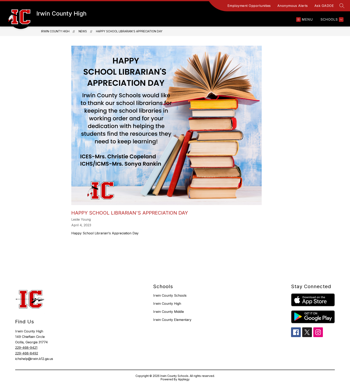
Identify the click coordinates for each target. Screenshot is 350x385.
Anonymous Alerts (292, 6)
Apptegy (184, 379)
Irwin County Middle (168, 312)
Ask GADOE (324, 6)
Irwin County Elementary (172, 320)
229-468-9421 (26, 348)
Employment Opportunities (249, 6)
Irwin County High (55, 31)
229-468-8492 (26, 353)
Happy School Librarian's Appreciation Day (129, 31)
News (83, 31)
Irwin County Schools (170, 295)
